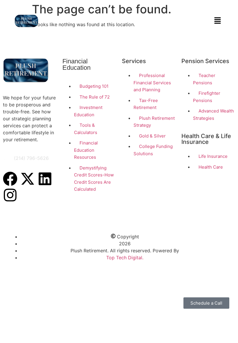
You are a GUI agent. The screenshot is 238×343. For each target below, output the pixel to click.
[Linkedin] (45, 179)
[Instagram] (10, 195)
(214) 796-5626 (31, 158)
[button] (217, 21)
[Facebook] (10, 179)
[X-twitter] (27, 179)
